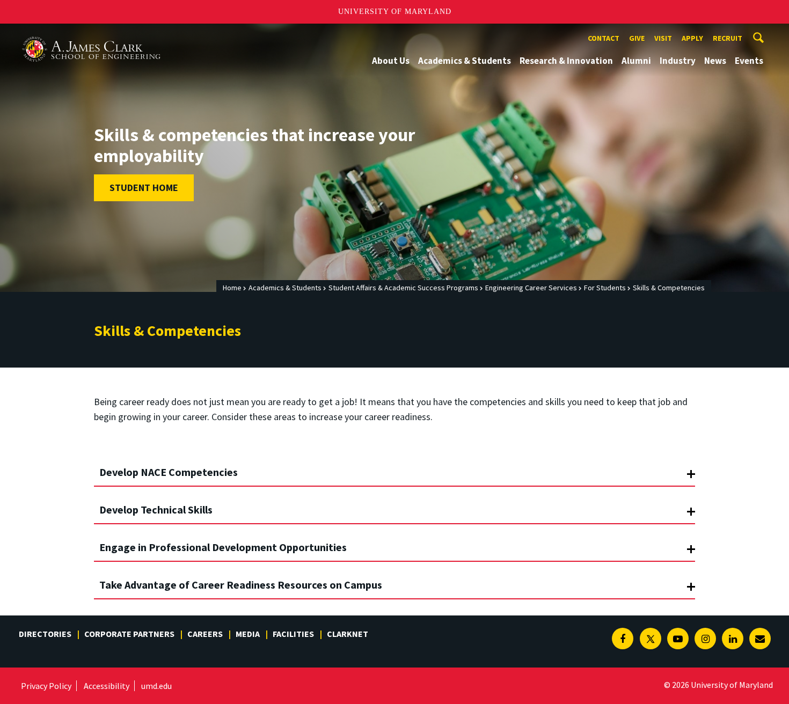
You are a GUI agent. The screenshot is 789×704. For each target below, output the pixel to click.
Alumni (636, 61)
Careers (205, 633)
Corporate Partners (129, 633)
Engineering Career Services (531, 287)
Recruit (727, 38)
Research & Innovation (566, 61)
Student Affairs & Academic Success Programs (403, 287)
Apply (692, 38)
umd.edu (156, 685)
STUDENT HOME (143, 187)
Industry (678, 61)
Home (232, 287)
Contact (603, 38)
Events (749, 61)
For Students (605, 287)
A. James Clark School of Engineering (91, 33)
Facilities (293, 633)
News (715, 61)
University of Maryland (394, 12)
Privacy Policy (46, 685)
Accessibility (106, 685)
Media (248, 633)
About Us (391, 61)
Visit (663, 38)
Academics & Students (464, 61)
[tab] (394, 468)
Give (637, 38)
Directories (45, 633)
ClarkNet (347, 633)
